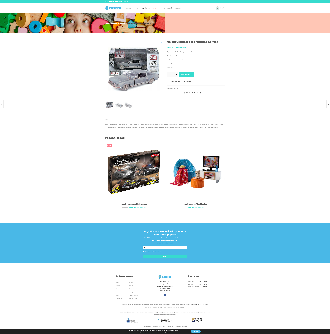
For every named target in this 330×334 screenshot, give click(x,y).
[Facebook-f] (165, 295)
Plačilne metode (133, 298)
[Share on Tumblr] (192, 93)
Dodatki (118, 295)
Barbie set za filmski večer (196, 204)
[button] (223, 179)
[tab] (106, 119)
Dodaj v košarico (186, 74)
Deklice (118, 285)
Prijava (165, 256)
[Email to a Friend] (199, 93)
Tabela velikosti (120, 298)
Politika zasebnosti (134, 295)
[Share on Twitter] (186, 93)
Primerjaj (188, 81)
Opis (106, 119)
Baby (117, 282)
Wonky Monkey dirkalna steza (134, 204)
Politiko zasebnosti (156, 252)
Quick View (130, 203)
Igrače (117, 292)
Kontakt (131, 282)
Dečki (117, 288)
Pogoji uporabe (133, 288)
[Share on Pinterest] (197, 93)
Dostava (131, 285)
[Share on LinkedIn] (189, 93)
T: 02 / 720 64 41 (165, 288)
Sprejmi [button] (196, 331)
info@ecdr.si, (195, 305)
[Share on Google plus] (194, 93)
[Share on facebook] (184, 93)
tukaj (182, 307)
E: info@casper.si (165, 291)
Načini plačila (132, 292)
